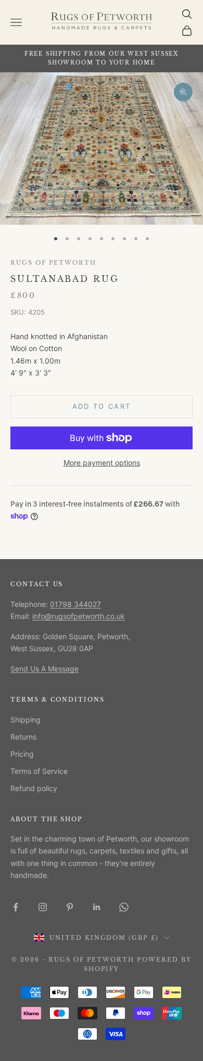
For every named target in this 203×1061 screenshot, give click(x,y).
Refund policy (33, 788)
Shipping (25, 719)
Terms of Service (39, 771)
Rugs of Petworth (53, 263)
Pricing (22, 753)
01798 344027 (75, 604)
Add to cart (101, 406)
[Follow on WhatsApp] (124, 907)
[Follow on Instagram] (42, 907)
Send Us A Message (44, 668)
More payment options (102, 462)
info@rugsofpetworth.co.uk (78, 616)
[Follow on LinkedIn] (97, 907)
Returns (23, 736)
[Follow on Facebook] (15, 907)
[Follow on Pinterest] (70, 907)
